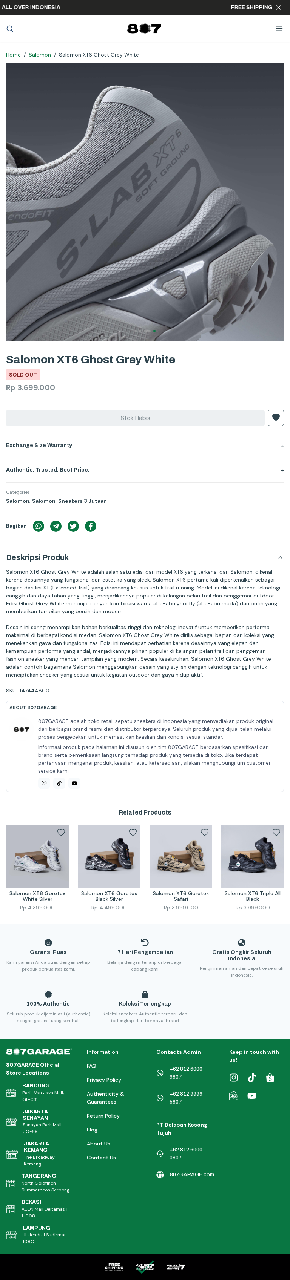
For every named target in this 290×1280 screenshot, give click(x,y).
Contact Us (101, 1157)
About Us (98, 1143)
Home (13, 54)
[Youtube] (74, 783)
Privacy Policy (104, 1079)
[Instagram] (44, 783)
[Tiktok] (59, 783)
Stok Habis (135, 418)
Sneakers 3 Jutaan (82, 501)
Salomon (40, 54)
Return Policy (103, 1115)
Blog (92, 1129)
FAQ (91, 1066)
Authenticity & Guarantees (105, 1097)
